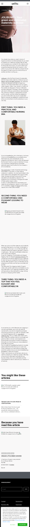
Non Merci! (12, 524)
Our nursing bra (5, 170)
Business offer (5, 504)
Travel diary (19, 504)
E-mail (4, 489)
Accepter (22, 524)
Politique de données (20, 520)
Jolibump (3, 78)
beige (18, 186)
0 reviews (11, 465)
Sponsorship (19, 501)
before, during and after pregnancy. (10, 81)
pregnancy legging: (20, 257)
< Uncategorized (5, 10)
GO (26, 489)
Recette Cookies (6, 521)
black (12, 186)
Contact (3, 501)
